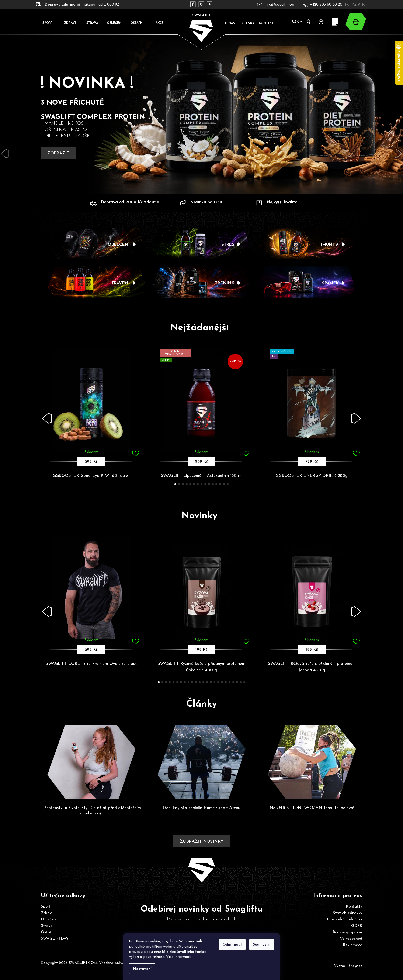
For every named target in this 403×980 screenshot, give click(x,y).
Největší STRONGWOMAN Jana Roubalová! (312, 808)
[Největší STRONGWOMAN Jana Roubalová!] (311, 764)
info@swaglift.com (280, 5)
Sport (46, 906)
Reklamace (352, 945)
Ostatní (48, 932)
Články (248, 23)
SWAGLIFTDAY (55, 939)
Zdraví (46, 913)
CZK (296, 22)
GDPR (356, 926)
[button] (47, 418)
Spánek (330, 283)
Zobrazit (58, 153)
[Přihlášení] (321, 22)
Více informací (178, 957)
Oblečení (119, 245)
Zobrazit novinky (201, 842)
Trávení (120, 283)
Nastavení (142, 969)
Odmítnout (232, 944)
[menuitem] (47, 23)
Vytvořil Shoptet (348, 966)
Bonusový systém (347, 932)
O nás (230, 23)
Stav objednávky (347, 913)
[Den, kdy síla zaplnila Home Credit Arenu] (201, 764)
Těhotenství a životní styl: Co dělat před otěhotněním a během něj (91, 811)
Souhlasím (262, 944)
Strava (47, 926)
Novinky (199, 516)
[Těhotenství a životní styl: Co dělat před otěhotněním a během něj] (91, 764)
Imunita (330, 245)
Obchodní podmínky (344, 919)
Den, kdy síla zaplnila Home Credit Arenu (201, 808)
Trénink (224, 283)
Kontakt (266, 23)
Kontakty (354, 906)
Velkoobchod (351, 939)
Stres (228, 245)
